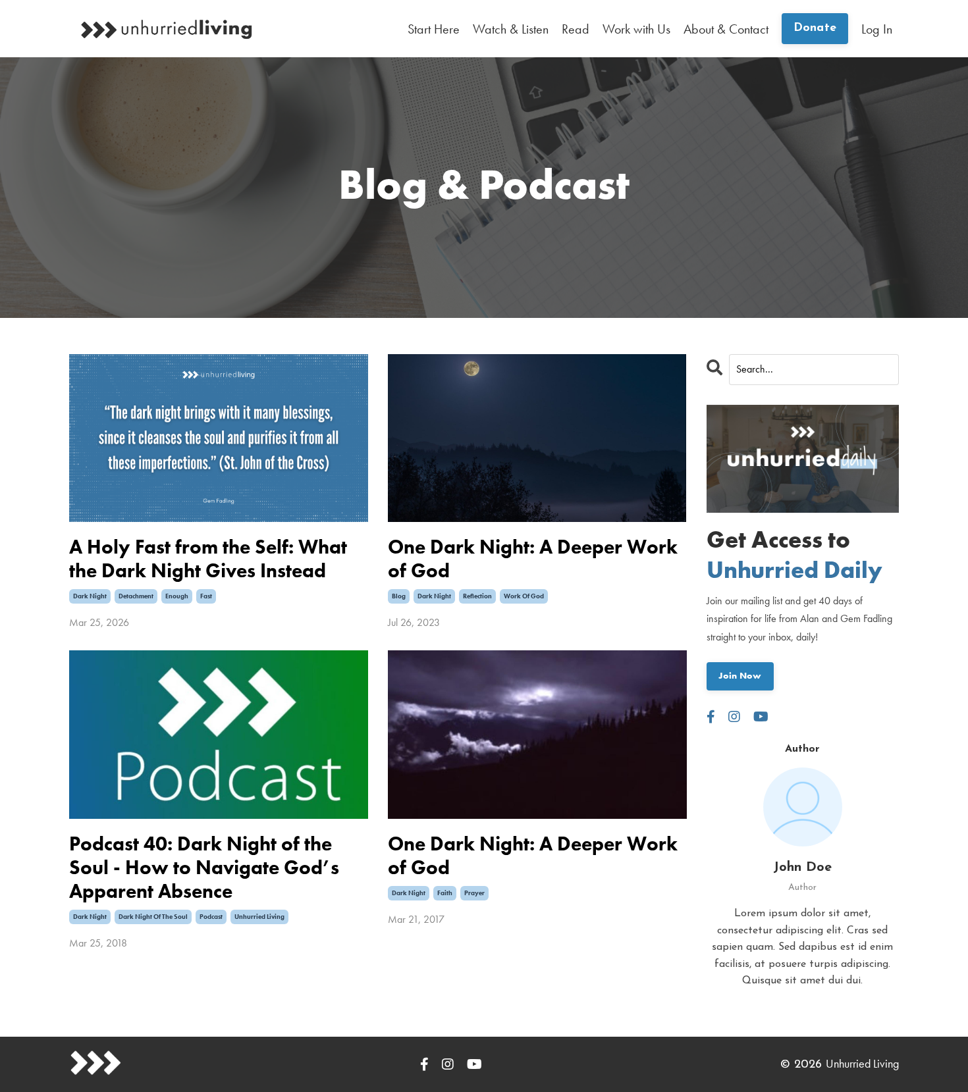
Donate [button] (815, 28)
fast (206, 596)
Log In (876, 29)
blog (399, 596)
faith (444, 893)
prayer (474, 893)
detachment (136, 596)
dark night (90, 596)
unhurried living (259, 916)
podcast (211, 916)
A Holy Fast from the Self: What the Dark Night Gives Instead (208, 559)
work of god (524, 596)
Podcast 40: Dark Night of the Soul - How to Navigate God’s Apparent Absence (204, 867)
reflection (477, 596)
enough (176, 596)
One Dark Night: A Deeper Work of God (533, 559)
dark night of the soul (153, 916)
